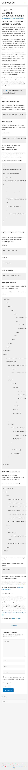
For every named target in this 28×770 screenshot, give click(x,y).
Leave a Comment (6, 18)
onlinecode (8, 2)
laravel (13, 618)
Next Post (14, 625)
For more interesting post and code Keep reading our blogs (14, 612)
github (19, 618)
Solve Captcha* (7, 683)
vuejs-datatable (22, 584)
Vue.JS (13, 18)
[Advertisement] (14, 720)
